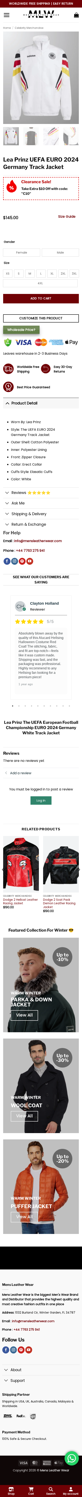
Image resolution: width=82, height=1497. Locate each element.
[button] (6, 15)
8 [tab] (57, 706)
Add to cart (41, 298)
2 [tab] (19, 706)
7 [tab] (50, 706)
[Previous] (3, 878)
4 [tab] (31, 706)
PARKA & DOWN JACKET (31, 1002)
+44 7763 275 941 (30, 550)
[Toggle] (7, 403)
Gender (9, 242)
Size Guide (67, 216)
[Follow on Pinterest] (22, 561)
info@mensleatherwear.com (38, 540)
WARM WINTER (26, 993)
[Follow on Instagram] (14, 561)
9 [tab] (63, 706)
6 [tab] (44, 706)
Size (6, 263)
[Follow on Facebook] (7, 561)
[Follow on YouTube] (29, 561)
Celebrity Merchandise (29, 28)
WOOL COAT (26, 1105)
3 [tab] (25, 706)
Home (7, 28)
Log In (41, 800)
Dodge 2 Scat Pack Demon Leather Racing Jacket (59, 903)
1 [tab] (13, 706)
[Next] (78, 878)
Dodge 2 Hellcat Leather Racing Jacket (20, 901)
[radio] (21, 252)
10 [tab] (69, 706)
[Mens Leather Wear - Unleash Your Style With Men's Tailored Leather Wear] (41, 15)
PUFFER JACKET (31, 1206)
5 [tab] (38, 706)
